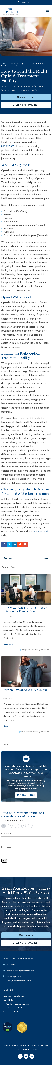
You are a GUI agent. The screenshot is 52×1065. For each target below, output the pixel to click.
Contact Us (27, 935)
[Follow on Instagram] (26, 1056)
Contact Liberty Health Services (14, 1012)
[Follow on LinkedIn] (31, 1056)
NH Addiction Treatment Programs (16, 1004)
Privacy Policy (25, 1049)
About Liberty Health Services (13, 996)
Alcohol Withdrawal (28, 731)
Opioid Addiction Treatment (27, 86)
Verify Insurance (27, 97)
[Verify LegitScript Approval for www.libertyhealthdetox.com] (7, 1031)
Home (4, 64)
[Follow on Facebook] (20, 1056)
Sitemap (34, 1049)
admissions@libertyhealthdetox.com (20, 970)
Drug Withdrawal (31, 90)
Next (4, 861)
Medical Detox (8, 1000)
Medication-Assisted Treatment (14, 1008)
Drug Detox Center (29, 649)
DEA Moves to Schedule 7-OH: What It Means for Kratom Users (25, 609)
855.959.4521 (26, 2)
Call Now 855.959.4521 (27, 104)
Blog (4, 1016)
